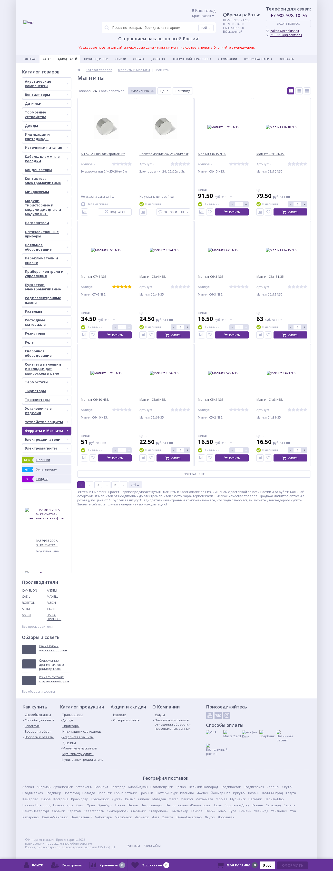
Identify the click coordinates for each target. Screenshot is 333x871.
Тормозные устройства (35, 114)
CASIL (26, 596)
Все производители (37, 627)
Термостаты (36, 382)
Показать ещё (194, 474)
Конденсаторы (38, 169)
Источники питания (43, 147)
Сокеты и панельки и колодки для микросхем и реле (43, 368)
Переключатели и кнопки (41, 260)
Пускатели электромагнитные (43, 286)
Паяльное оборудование (38, 247)
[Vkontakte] (218, 715)
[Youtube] (209, 715)
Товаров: (84, 91)
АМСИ (26, 615)
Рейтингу (183, 91)
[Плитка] (290, 90)
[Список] (299, 90)
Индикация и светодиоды (37, 136)
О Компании (227, 59)
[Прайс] (307, 90)
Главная (29, 59)
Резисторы (35, 333)
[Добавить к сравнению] (84, 211)
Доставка (158, 59)
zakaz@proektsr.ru (284, 31)
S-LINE (26, 608)
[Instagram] (226, 715)
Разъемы (33, 311)
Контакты (286, 59)
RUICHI (52, 602)
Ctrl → (135, 484)
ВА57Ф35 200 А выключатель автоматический (47, 543)
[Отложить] (209, 211)
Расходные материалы (35, 322)
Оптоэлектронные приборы (42, 233)
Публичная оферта (258, 59)
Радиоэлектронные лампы (43, 300)
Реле (29, 342)
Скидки (120, 59)
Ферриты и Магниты (44, 430)
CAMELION (29, 590)
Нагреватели (37, 222)
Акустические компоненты (38, 83)
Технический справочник (192, 59)
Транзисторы (37, 399)
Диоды (31, 125)
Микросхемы (37, 191)
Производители (96, 59)
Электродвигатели (42, 439)
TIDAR (51, 608)
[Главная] (78, 70)
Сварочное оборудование (38, 353)
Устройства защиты (44, 422)
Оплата (138, 59)
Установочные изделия (38, 410)
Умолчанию (140, 91)
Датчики (33, 103)
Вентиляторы (37, 94)
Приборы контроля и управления (44, 273)
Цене (164, 91)
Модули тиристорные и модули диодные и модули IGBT (43, 207)
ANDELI (52, 590)
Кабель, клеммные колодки (42, 158)
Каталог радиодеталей (60, 59)
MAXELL (52, 596)
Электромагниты (41, 448)
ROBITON (28, 602)
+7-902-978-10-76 (288, 15)
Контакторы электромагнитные (43, 180)
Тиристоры (35, 391)
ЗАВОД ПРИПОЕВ (54, 617)
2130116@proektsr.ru (286, 35)
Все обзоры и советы (38, 691)
